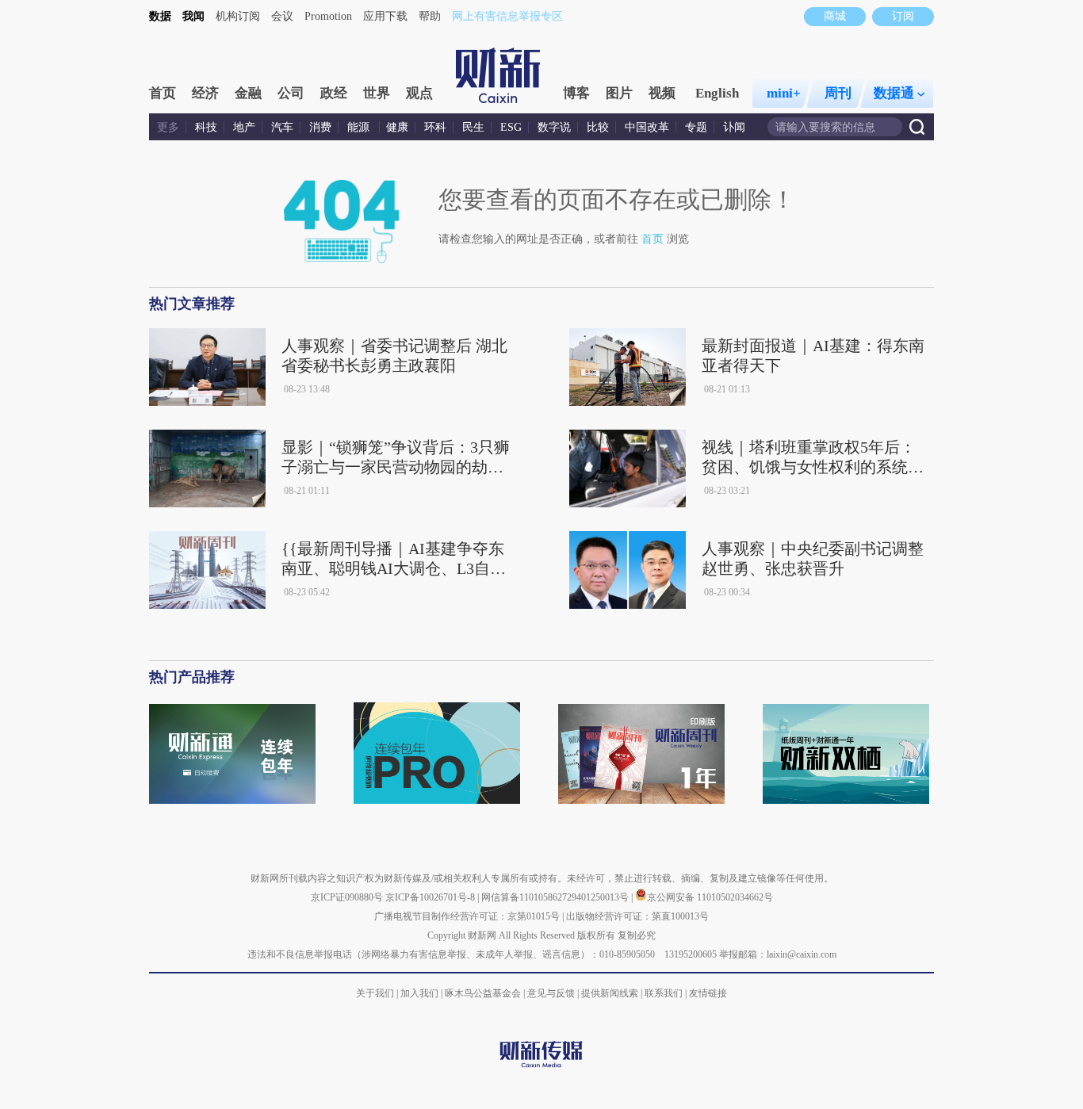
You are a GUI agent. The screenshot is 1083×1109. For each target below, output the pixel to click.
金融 (248, 93)
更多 (168, 127)
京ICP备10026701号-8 (431, 897)
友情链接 (708, 993)
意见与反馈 (551, 993)
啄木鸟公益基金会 (484, 993)
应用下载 (385, 16)
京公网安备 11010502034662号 (710, 897)
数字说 (554, 127)
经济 (205, 93)
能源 (360, 127)
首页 (162, 93)
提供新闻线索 (609, 993)
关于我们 (375, 993)
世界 (376, 93)
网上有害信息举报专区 (507, 16)
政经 (333, 93)
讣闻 (734, 127)
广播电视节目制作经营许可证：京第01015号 (467, 916)
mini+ (784, 93)
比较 (598, 127)
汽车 (282, 127)
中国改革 (647, 127)
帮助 (430, 16)
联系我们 (664, 993)
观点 (419, 93)
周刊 (838, 93)
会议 (282, 16)
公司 (290, 93)
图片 (619, 93)
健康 (397, 127)
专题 (696, 127)
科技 (206, 127)
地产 (244, 127)
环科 (435, 127)
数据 (160, 16)
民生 (473, 127)
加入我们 (419, 993)
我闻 (193, 16)
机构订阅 (238, 16)
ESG (511, 127)
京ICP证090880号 (347, 897)
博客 (576, 93)
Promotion (328, 16)
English (717, 93)
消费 (320, 127)
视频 (662, 93)
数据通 (894, 93)
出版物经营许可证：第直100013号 (637, 916)
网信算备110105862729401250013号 (556, 897)
